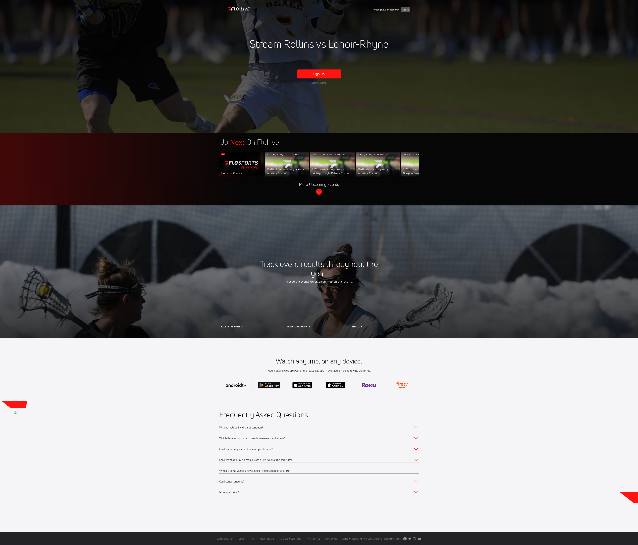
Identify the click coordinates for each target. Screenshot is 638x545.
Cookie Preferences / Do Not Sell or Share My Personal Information (372, 539)
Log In (405, 9)
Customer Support (225, 539)
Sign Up (319, 74)
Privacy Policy (313, 539)
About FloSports (267, 539)
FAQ (252, 539)
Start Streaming (241, 167)
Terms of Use (331, 539)
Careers (242, 539)
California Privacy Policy (290, 539)
